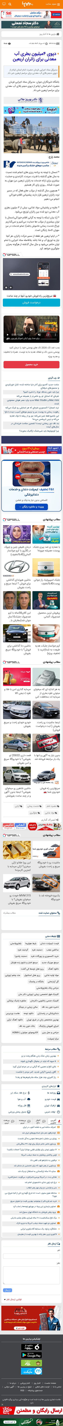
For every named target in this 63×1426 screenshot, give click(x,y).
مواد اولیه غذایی (51, 975)
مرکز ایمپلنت (53, 1039)
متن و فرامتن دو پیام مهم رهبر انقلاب (41, 1187)
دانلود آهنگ (53, 969)
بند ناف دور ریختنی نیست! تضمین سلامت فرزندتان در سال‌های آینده (35, 425)
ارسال (7, 1290)
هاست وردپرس (13, 1013)
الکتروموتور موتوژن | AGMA (25, 1032)
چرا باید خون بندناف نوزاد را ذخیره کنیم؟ (41, 392)
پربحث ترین (7, 1121)
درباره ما (13, 1383)
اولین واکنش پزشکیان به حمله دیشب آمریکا (39, 1155)
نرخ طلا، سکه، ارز (18, 1093)
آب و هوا (22, 1099)
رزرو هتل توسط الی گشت (32, 969)
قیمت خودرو (50, 1099)
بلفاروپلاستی (15, 943)
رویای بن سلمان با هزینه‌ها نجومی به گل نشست (37, 1138)
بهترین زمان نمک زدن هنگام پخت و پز (38, 1056)
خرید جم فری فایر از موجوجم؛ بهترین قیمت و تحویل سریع (33, 1201)
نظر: (58, 1263)
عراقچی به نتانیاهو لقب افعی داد (43, 1160)
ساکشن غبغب (52, 950)
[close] (2, 1405)
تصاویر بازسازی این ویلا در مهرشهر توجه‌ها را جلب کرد (34, 1206)
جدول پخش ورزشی (17, 1112)
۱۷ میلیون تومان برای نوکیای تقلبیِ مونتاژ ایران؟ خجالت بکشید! (32, 1149)
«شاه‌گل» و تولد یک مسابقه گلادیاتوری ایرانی (39, 1229)
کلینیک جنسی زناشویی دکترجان (44, 1001)
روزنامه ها (51, 1093)
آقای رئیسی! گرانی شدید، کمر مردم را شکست (36, 1072)
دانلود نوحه (28, 1013)
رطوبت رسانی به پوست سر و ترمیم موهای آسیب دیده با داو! (32, 412)
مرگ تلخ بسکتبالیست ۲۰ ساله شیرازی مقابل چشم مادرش (34, 1218)
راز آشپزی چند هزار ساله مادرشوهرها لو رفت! (36, 1077)
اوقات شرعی (50, 1112)
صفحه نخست (50, 1383)
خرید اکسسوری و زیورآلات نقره (45, 956)
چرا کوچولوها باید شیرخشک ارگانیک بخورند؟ (39, 431)
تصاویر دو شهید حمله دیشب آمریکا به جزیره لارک (36, 1223)
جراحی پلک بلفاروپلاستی (47, 988)
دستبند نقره (37, 950)
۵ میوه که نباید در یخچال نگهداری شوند (38, 1061)
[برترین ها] (27, 4)
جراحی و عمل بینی (50, 1032)
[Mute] (11, 288)
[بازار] (31, 1364)
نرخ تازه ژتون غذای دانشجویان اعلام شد (41, 1182)
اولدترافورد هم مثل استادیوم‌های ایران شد (39, 1133)
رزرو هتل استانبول (32, 975)
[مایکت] (31, 1372)
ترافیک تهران (50, 1106)
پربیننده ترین (22, 1121)
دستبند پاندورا (21, 956)
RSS (22, 1390)
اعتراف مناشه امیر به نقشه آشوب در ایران (39, 1127)
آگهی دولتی (9, 1387)
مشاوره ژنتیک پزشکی (16, 1001)
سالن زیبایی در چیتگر (28, 1007)
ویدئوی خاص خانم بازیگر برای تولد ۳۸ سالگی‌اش (36, 1144)
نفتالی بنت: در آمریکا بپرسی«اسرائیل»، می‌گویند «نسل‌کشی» (32, 1177)
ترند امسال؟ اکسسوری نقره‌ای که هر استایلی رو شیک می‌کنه (32, 407)
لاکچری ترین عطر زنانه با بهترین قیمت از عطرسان (37, 1234)
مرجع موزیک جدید (50, 962)
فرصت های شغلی (42, 1387)
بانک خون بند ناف (27, 1026)
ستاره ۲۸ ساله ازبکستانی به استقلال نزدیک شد (37, 1171)
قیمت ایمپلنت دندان (49, 943)
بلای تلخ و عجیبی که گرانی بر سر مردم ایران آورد (34, 1066)
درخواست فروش (31, 302)
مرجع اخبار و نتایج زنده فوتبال (24, 962)
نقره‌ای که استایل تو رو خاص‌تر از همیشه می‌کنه (38, 396)
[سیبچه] (31, 1348)
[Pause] (6, 288)
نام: (58, 1250)
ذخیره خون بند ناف (50, 1007)
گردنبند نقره (23, 950)
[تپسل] (4, 254)
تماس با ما (57, 1387)
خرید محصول (31, 365)
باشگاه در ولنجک (36, 982)
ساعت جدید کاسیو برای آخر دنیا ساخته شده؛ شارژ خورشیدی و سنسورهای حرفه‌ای (32, 386)
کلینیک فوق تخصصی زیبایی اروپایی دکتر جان (38, 994)
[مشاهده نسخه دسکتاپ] (4, 4)
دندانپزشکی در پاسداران (48, 1013)
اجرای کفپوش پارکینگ (49, 1026)
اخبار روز (37, 1383)
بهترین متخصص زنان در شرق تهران (43, 1020)
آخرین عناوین (53, 1121)
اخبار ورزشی (25, 1383)
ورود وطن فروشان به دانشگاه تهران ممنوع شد (37, 1212)
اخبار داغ (38, 1121)
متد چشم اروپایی (12, 975)
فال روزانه (22, 1106)
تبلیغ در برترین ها (25, 1387)
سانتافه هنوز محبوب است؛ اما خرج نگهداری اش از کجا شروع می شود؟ (31, 1195)
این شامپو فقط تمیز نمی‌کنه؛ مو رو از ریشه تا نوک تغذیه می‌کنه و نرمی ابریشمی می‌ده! (34, 417)
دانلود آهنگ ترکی (15, 1020)
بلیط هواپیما (30, 943)
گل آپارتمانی (53, 982)
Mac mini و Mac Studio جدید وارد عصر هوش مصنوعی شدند (33, 402)
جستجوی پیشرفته (35, 1390)
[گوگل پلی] (31, 1356)
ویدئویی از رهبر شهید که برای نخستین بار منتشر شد (35, 1165)
